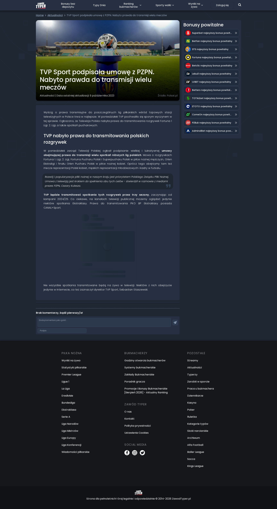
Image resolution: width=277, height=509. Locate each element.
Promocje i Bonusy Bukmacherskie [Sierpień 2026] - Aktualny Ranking (146, 390)
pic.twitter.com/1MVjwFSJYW (99, 225)
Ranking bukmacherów (128, 5)
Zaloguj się (222, 5)
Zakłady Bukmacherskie (139, 374)
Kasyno (191, 403)
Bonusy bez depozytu (68, 5)
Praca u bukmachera (200, 388)
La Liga (66, 388)
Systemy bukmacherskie (139, 367)
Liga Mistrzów (70, 431)
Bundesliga (68, 403)
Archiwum (193, 438)
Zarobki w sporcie (198, 381)
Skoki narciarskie (197, 431)
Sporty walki (163, 5)
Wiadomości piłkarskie (75, 452)
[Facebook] (127, 452)
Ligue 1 (65, 381)
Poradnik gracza (134, 381)
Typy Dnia (99, 5)
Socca (191, 459)
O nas (128, 412)
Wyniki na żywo (194, 5)
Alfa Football (195, 445)
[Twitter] (142, 452)
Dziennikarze (195, 396)
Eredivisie (67, 396)
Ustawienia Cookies (136, 433)
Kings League (195, 466)
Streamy (192, 360)
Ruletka (192, 417)
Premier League (71, 374)
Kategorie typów (197, 424)
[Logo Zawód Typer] (41, 5)
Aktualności (194, 367)
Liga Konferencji (71, 445)
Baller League (195, 452)
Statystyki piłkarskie (74, 367)
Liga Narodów (70, 424)
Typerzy (192, 374)
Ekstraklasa (69, 410)
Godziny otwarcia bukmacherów (144, 360)
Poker (191, 410)
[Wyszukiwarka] (239, 5)
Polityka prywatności (137, 426)
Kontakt (129, 419)
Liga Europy (69, 438)
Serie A (66, 417)
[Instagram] (134, 452)
